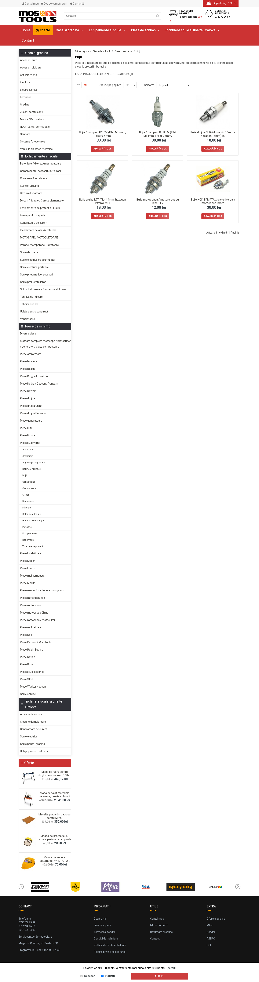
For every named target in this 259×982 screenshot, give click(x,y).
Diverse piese (28, 333)
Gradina (24, 104)
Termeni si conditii (104, 931)
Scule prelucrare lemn (33, 281)
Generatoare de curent (33, 222)
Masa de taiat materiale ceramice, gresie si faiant (54, 794)
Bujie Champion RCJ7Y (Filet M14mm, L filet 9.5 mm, (102, 134)
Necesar (89, 975)
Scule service (28, 694)
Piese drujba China (31, 405)
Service (211, 931)
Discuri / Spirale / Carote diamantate (42, 200)
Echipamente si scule (105, 30)
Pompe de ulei (29, 533)
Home (26, 30)
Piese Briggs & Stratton (34, 376)
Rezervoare (28, 540)
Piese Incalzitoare (30, 553)
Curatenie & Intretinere (33, 178)
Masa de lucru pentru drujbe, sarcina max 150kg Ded (54, 775)
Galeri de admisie (31, 514)
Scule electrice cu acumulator (37, 259)
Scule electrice (29, 736)
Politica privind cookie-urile (110, 951)
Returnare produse (161, 931)
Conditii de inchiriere (106, 938)
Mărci (210, 925)
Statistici (110, 975)
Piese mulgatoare (30, 627)
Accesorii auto (28, 60)
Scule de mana (29, 252)
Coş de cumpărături (55, 3)
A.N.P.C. (211, 938)
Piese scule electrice (32, 671)
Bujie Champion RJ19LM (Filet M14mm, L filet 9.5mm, (157, 134)
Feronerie (25, 97)
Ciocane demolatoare (33, 721)
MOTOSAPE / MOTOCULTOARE (39, 237)
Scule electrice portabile (34, 267)
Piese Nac (26, 634)
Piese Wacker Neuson (33, 686)
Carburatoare (29, 488)
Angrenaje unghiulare (33, 462)
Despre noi (100, 918)
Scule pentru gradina (32, 743)
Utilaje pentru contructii (34, 751)
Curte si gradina (29, 185)
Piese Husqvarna (30, 442)
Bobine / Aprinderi (31, 469)
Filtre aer (26, 507)
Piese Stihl (26, 679)
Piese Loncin (27, 568)
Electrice (25, 82)
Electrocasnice (29, 89)
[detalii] (171, 968)
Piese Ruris (26, 664)
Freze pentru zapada (32, 215)
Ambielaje (27, 449)
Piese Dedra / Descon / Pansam (39, 383)
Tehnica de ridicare (31, 296)
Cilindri (26, 494)
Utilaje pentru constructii (34, 311)
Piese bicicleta (28, 361)
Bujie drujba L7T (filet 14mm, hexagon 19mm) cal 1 (102, 201)
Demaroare (28, 501)
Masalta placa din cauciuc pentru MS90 (54, 816)
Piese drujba (27, 398)
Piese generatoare (31, 420)
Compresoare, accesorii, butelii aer (40, 170)
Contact (27, 40)
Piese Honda (27, 435)
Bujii (24, 475)
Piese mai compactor (33, 575)
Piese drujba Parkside (33, 413)
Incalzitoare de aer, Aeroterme (38, 230)
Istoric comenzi (159, 925)
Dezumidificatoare (31, 193)
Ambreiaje (27, 456)
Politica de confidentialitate (110, 945)
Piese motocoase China (34, 612)
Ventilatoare (27, 318)
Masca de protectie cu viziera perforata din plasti (54, 837)
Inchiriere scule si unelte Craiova (190, 30)
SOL (209, 945)
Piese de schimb (143, 30)
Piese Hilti (26, 428)
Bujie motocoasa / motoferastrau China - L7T (158, 201)
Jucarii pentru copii (31, 111)
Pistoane (27, 527)
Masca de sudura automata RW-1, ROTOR (55, 859)
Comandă (78, 3)
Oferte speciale (216, 918)
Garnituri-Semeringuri (33, 520)
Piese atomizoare (30, 354)
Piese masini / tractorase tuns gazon (42, 590)
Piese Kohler (27, 560)
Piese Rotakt (27, 657)
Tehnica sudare (29, 304)
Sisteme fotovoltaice (32, 141)
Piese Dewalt (28, 391)
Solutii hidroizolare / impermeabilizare (43, 289)
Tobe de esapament (32, 546)
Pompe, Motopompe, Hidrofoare (39, 244)
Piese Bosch (27, 368)
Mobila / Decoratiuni (32, 119)
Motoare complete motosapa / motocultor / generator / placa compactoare (45, 343)
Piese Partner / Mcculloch (35, 642)
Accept (160, 976)
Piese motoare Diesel (33, 597)
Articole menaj (29, 74)
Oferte (44, 30)
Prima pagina (82, 51)
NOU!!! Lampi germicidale (35, 126)
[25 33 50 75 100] (130, 85)
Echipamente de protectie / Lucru (40, 207)
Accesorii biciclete (31, 67)
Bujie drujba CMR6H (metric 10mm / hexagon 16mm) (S (213, 134)
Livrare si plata (102, 925)
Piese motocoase (30, 605)
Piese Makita (27, 583)
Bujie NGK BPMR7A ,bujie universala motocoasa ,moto (213, 201)
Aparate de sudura (31, 714)
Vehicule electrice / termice (36, 148)
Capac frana (28, 482)
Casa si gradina (67, 30)
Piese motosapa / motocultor (37, 620)
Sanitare (25, 134)
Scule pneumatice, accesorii (36, 274)
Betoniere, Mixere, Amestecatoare (40, 163)
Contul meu (31, 3)
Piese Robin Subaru (31, 649)
